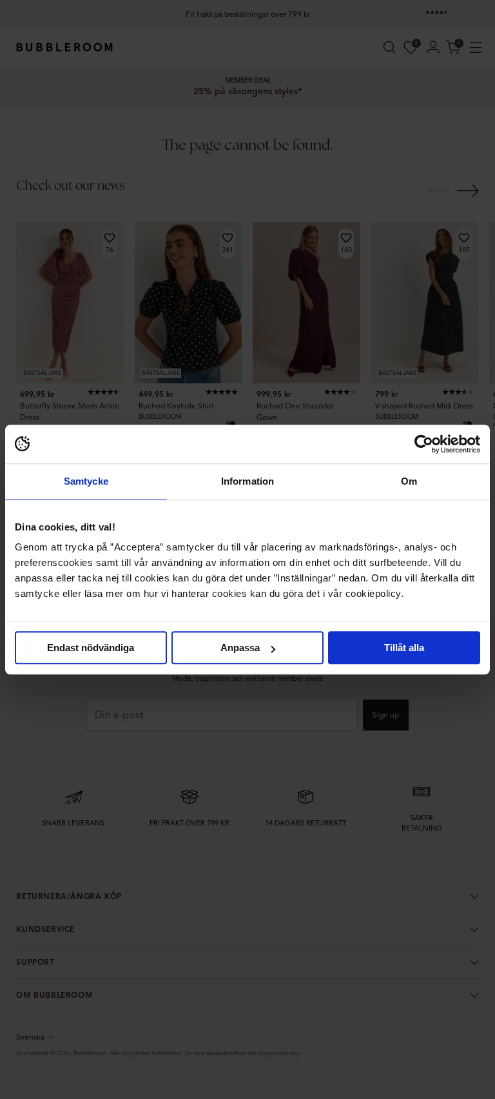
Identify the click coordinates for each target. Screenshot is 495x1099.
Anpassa (240, 647)
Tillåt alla (404, 647)
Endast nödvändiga (90, 647)
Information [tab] (247, 481)
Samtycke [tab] (86, 481)
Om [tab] (409, 481)
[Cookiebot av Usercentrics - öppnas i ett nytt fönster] (423, 444)
